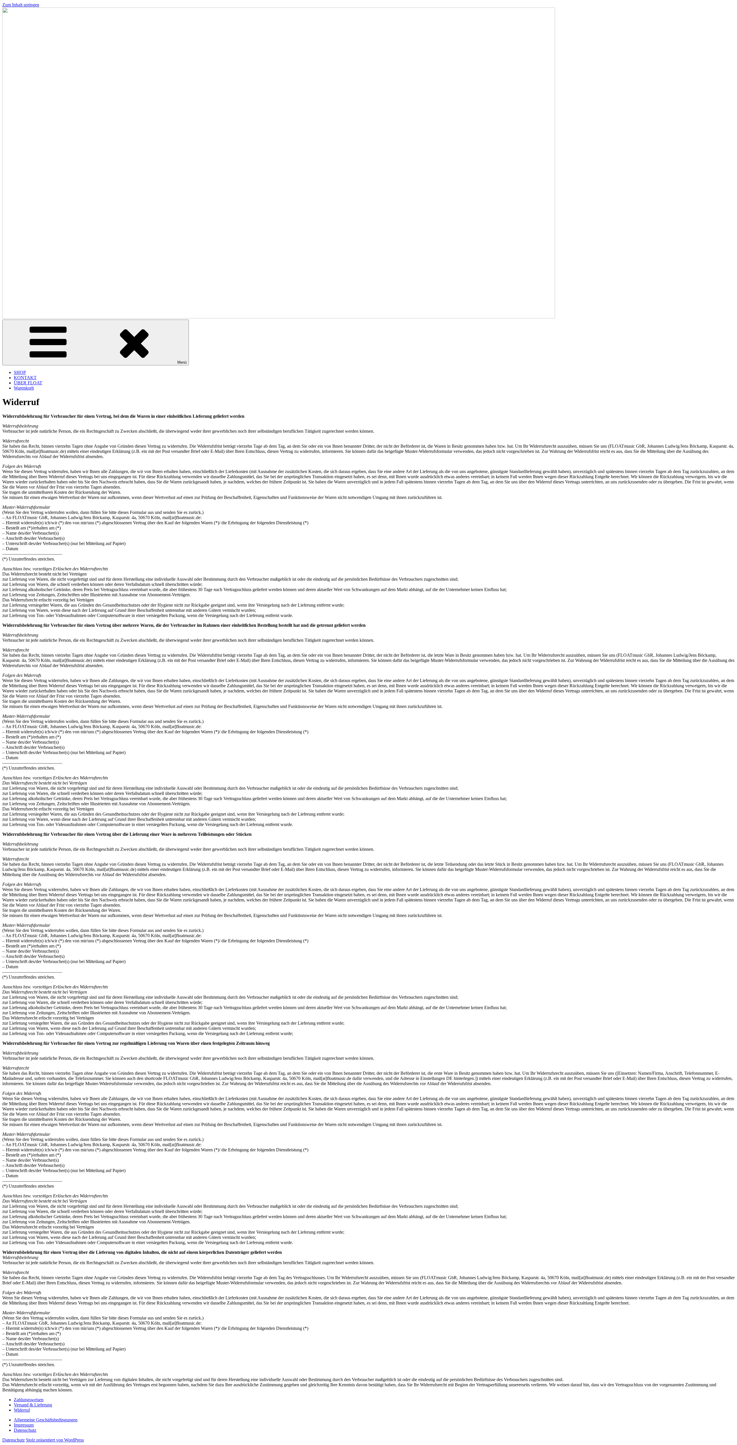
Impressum (24, 1425)
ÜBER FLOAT (28, 382)
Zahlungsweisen (28, 1399)
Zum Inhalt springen (20, 4)
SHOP (20, 372)
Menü (182, 362)
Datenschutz (25, 1430)
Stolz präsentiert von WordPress (55, 1440)
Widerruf (22, 1410)
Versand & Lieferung (33, 1404)
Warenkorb (24, 388)
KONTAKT (25, 377)
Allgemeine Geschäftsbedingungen (45, 1419)
